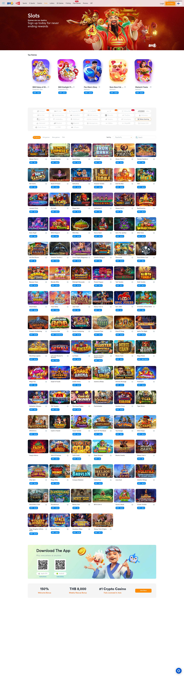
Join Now (170, 3)
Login (162, 3)
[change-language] (179, 3)
